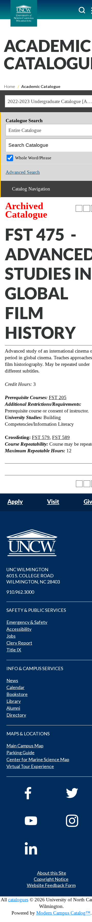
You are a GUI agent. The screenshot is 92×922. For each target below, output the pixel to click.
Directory (16, 715)
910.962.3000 (20, 592)
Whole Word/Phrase (33, 157)
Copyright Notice (51, 879)
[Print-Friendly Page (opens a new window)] (86, 208)
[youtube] (38, 821)
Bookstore (17, 694)
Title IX (13, 650)
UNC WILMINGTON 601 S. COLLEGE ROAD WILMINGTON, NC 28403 (33, 575)
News (12, 680)
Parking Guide (20, 752)
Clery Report (19, 643)
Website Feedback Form (51, 885)
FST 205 (57, 397)
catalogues (18, 899)
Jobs (11, 636)
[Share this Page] (79, 208)
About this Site (51, 873)
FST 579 (41, 437)
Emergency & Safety (26, 622)
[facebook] (38, 793)
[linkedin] (38, 848)
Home (9, 86)
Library (13, 701)
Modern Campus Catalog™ (63, 913)
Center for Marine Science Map (37, 759)
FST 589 (61, 437)
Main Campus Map (24, 745)
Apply (15, 502)
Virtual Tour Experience (30, 766)
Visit (53, 502)
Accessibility (18, 629)
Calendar (15, 687)
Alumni (13, 708)
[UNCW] (23, 13)
